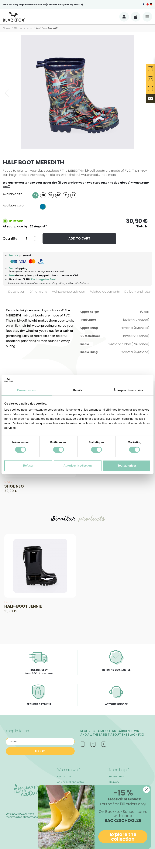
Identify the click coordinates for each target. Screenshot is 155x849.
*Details (142, 226)
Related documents (105, 291)
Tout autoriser (127, 465)
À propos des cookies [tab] (128, 390)
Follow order (117, 776)
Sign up (40, 751)
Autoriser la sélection (78, 465)
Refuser (28, 465)
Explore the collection (123, 836)
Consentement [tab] (26, 390)
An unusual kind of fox (70, 782)
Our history (64, 776)
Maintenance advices (68, 291)
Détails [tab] (77, 390)
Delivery (114, 782)
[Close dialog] (146, 789)
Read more (108, 175)
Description (16, 291)
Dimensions (38, 291)
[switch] (58, 450)
